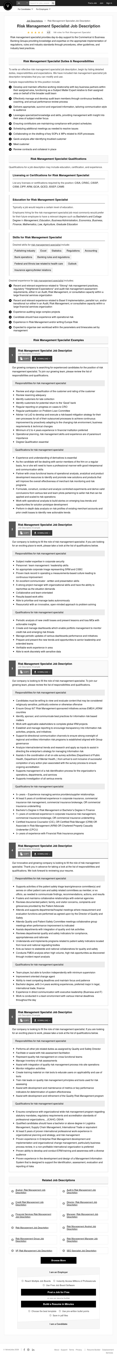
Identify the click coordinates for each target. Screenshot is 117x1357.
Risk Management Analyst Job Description (81, 1227)
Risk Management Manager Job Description (82, 1239)
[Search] (53, 3)
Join (101, 3)
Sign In (109, 3)
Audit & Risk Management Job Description (81, 1191)
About (56, 1349)
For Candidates (24, 9)
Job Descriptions (35, 20)
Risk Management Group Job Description (30, 1239)
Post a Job (92, 3)
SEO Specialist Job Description (81, 1250)
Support (64, 1349)
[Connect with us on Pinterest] (28, 1350)
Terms (71, 1349)
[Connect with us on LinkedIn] (33, 1350)
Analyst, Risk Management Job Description (30, 1191)
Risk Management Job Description (32, 1227)
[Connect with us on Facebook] (24, 1350)
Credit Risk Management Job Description (30, 1203)
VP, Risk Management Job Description (34, 1250)
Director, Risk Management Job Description (82, 1203)
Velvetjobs (7, 5)
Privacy (79, 1349)
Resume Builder (93, 1349)
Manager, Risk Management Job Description (82, 1215)
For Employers (42, 9)
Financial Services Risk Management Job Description (33, 1215)
